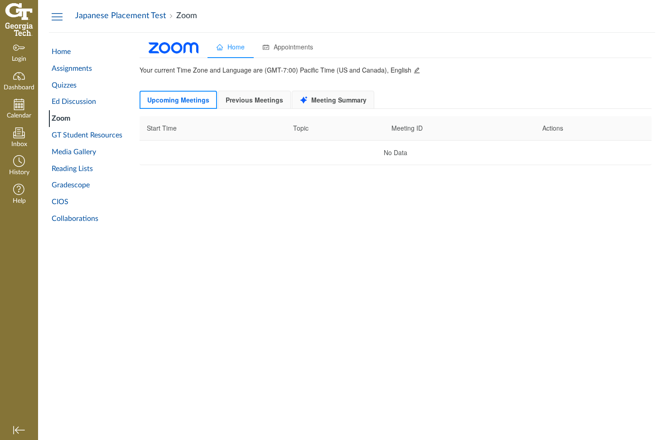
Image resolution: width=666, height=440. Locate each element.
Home (61, 51)
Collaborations (75, 218)
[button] (19, 166)
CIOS (60, 201)
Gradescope (71, 185)
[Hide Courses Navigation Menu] (57, 16)
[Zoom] (395, 236)
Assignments (72, 68)
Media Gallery (74, 152)
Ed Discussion (74, 101)
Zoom (61, 118)
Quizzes (64, 85)
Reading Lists (72, 168)
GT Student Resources (87, 135)
